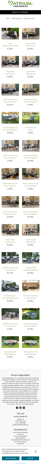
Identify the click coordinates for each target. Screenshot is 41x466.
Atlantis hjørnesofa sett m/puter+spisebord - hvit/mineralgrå (10, 158)
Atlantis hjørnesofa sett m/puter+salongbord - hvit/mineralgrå (31, 158)
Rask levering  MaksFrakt (20, 432)
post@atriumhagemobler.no (20, 424)
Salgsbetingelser (21, 438)
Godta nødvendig (11, 458)
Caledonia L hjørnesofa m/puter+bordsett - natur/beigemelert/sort (31, 298)
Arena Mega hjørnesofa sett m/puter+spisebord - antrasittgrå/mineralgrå (10, 130)
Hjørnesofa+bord (29, 18)
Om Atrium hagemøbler (20, 436)
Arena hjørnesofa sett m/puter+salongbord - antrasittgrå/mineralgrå (30, 102)
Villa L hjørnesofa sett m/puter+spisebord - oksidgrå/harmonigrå (30, 354)
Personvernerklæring (20, 441)
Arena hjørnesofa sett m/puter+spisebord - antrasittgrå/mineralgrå (10, 102)
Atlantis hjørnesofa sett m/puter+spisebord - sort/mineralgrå (10, 186)
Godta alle (30, 458)
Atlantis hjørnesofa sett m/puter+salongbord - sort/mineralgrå (10, 214)
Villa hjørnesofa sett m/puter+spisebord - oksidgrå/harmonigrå (10, 354)
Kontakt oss (20, 434)
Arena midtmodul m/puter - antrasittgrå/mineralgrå (30, 130)
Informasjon (20, 443)
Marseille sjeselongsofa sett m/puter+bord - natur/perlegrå (10, 326)
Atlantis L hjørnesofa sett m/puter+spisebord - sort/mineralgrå (31, 186)
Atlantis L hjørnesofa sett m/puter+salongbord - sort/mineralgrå (31, 214)
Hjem (8, 18)
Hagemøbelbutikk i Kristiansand (20, 440)
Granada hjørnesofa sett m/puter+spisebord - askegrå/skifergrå (30, 326)
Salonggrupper (17, 18)
